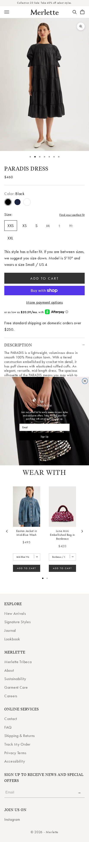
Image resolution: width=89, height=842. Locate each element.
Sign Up (45, 436)
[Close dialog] (85, 381)
